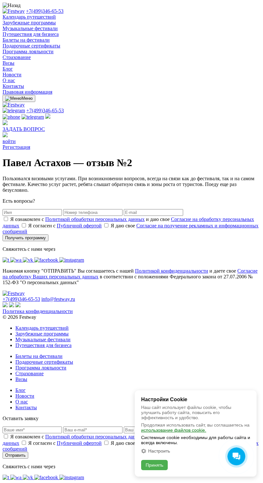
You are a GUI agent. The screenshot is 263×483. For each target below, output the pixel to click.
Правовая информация (27, 92)
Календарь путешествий (29, 17)
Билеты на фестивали (26, 40)
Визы (8, 63)
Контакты (13, 86)
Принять (154, 465)
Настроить (159, 450)
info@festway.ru (58, 299)
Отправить (15, 455)
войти (9, 141)
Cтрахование (17, 57)
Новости (12, 74)
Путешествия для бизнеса (31, 34)
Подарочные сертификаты (31, 45)
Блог (8, 69)
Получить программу (25, 237)
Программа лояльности (28, 51)
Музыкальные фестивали (30, 28)
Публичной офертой (79, 225)
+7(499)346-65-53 (45, 11)
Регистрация (16, 147)
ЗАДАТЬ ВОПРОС (24, 129)
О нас (9, 80)
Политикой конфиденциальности (171, 271)
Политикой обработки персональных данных (95, 219)
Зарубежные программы (29, 22)
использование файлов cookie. (173, 430)
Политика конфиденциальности (38, 311)
